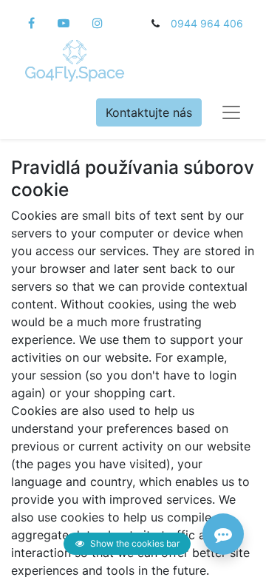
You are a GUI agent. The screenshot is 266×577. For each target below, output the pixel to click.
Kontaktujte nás (149, 112)
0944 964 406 (207, 23)
